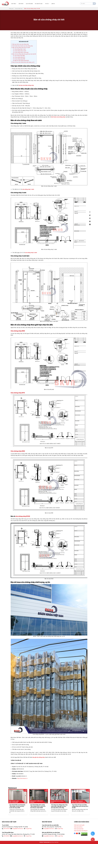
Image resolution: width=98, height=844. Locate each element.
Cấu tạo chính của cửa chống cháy (20, 44)
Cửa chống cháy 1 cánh (19, 49)
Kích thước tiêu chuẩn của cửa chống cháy (22, 46)
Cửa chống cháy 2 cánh (19, 50)
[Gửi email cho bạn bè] (90, 218)
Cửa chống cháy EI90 (19, 59)
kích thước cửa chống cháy (58, 117)
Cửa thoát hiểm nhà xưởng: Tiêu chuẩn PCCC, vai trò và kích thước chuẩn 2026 (37, 806)
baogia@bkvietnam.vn (17, 828)
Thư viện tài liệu (38, 3)
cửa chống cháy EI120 (22, 516)
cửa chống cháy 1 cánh (28, 189)
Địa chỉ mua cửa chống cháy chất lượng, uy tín (22, 62)
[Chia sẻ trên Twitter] (90, 215)
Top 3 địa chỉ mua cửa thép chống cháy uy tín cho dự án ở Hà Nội (80, 806)
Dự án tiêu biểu (29, 3)
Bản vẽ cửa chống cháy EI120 (21, 60)
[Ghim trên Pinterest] (90, 221)
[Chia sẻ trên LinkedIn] (90, 224)
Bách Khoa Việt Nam (53, 842)
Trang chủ (11, 8)
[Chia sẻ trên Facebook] (90, 212)
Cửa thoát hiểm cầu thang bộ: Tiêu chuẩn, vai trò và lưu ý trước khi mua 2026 (17, 806)
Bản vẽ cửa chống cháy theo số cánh (20, 47)
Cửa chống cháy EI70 (19, 57)
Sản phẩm (21, 3)
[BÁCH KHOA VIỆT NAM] (5, 3)
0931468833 (6, 836)
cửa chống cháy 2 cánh (31, 252)
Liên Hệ (53, 3)
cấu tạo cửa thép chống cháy (26, 85)
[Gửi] (94, 3)
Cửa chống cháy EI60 (19, 55)
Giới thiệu (13, 3)
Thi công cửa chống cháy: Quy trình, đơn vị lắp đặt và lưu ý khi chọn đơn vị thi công (59, 806)
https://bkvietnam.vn (22, 778)
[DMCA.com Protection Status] (84, 834)
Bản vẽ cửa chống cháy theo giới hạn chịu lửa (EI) (23, 54)
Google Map (28, 828)
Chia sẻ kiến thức (19, 8)
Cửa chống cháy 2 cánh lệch (20, 52)
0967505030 (6, 828)
